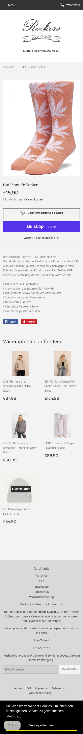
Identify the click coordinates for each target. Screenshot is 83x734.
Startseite (8, 67)
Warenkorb (73, 5)
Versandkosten (33, 199)
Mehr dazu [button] (14, 716)
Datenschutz (42, 591)
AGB (41, 581)
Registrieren (69, 669)
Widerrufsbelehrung (41, 597)
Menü (11, 5)
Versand (41, 576)
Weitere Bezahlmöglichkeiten (41, 237)
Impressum (41, 586)
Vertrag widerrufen (41, 725)
